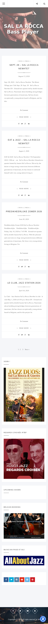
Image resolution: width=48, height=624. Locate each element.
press (27, 61)
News (21, 61)
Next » (27, 349)
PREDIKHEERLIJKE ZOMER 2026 (24, 211)
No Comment (24, 110)
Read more (24, 117)
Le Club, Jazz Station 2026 (24, 283)
